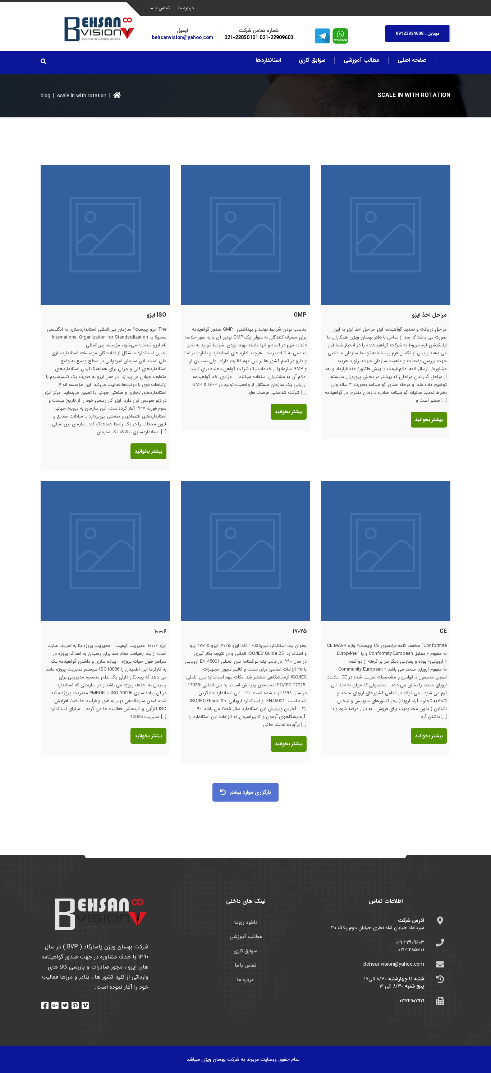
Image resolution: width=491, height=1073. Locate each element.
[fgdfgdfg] (46, 1005)
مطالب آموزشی (361, 60)
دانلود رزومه (245, 922)
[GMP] (245, 235)
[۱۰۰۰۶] (105, 551)
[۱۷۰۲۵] (245, 551)
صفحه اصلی (412, 60)
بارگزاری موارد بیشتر (250, 792)
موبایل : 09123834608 (418, 33)
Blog (45, 96)
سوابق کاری (312, 60)
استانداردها (268, 60)
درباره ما (186, 8)
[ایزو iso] (105, 235)
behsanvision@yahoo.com (182, 38)
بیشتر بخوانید (148, 451)
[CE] (385, 551)
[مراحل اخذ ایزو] (385, 235)
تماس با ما (160, 8)
